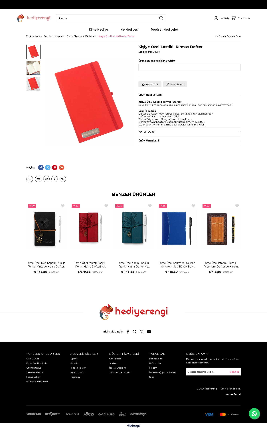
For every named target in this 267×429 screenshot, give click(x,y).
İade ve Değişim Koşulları (162, 372)
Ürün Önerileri (148, 140)
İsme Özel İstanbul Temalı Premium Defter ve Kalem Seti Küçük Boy (221, 264)
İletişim (153, 367)
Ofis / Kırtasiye (33, 367)
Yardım (113, 363)
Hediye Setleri (33, 376)
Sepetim (74, 363)
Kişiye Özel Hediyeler (37, 363)
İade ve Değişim (117, 367)
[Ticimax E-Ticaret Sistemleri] (133, 426)
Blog (151, 376)
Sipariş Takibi (77, 372)
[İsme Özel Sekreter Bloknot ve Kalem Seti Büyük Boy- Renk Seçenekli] (177, 228)
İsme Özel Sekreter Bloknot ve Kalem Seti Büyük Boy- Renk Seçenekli (177, 264)
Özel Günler (32, 358)
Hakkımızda (155, 358)
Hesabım (75, 376)
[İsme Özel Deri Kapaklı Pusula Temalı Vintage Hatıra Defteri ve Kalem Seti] (46, 228)
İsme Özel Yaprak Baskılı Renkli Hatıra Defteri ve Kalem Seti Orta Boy (133, 264)
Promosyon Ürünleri (37, 381)
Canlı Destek (115, 358)
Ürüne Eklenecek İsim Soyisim (156, 60)
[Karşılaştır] (46, 179)
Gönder (234, 371)
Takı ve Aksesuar (35, 372)
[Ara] (161, 18)
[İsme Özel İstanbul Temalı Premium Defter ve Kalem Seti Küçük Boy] (221, 228)
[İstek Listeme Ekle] (38, 179)
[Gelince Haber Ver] (63, 179)
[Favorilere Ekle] (30, 179)
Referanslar (155, 363)
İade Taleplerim (78, 367)
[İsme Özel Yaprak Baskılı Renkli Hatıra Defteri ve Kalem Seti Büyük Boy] (90, 228)
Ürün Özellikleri (150, 95)
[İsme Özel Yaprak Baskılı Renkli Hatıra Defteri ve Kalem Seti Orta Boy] (133, 228)
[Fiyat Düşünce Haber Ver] (54, 179)
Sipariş (74, 358)
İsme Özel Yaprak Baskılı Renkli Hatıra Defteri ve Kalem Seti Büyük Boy (90, 264)
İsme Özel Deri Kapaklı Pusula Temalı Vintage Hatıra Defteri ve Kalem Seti (46, 264)
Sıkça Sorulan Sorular (120, 372)
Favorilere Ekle (62, 206)
